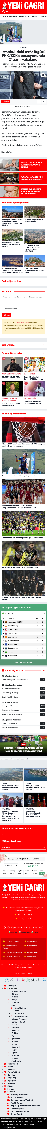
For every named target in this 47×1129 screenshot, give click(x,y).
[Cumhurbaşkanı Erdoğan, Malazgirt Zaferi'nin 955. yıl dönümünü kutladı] (35, 800)
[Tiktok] (29, 927)
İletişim (10, 1089)
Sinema (14, 1058)
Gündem (23, 48)
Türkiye (14, 1033)
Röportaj (15, 1027)
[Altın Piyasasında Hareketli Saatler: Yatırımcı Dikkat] (34, 261)
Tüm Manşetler (32, 952)
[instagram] (17, 980)
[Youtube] (25, 927)
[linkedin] (44, 980)
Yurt (13, 1036)
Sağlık (14, 1050)
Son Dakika (16, 1061)
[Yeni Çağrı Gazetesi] (23, 5)
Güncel (14, 1041)
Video (10, 1067)
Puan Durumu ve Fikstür (14, 952)
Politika (11, 965)
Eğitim (14, 1053)
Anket (34, 16)
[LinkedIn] (21, 927)
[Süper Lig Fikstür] (44, 671)
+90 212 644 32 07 (25, 914)
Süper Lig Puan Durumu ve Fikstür (25, 1106)
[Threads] (33, 927)
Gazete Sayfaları (9, 16)
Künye (10, 1086)
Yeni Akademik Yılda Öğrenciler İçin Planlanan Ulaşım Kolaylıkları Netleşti (12, 270)
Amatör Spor (21, 1008)
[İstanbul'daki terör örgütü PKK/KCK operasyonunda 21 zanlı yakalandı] (23, 85)
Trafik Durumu (32, 945)
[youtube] (23, 980)
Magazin (15, 1030)
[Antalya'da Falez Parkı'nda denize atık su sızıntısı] (35, 774)
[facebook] (7, 980)
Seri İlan (11, 1075)
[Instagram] (17, 927)
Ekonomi (24, 965)
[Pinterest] (14, 927)
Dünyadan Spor (22, 1016)
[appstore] (13, 933)
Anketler (11, 1083)
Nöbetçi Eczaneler (12, 941)
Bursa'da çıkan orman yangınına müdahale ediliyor (10, 787)
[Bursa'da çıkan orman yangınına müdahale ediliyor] (11, 774)
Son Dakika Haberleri (13, 956)
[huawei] (35, 933)
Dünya (17, 965)
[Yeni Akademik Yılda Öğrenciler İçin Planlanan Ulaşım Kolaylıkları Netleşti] (12, 261)
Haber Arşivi (31, 956)
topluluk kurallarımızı (21, 322)
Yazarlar (11, 1069)
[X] (10, 927)
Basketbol (19, 1014)
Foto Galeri (12, 1064)
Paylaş (6, 101)
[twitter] (12, 980)
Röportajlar (24, 16)
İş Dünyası (15, 1039)
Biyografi (15, 1047)
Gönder (6, 315)
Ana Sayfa (11, 986)
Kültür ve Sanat (20, 967)
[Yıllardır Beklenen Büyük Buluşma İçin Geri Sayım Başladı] (12, 235)
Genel (4, 783)
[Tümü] (44, 345)
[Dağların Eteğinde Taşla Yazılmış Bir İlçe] (34, 212)
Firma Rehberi (13, 1072)
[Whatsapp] (37, 927)
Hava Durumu (32, 941)
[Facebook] (6, 927)
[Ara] (3, 12)
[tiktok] (33, 980)
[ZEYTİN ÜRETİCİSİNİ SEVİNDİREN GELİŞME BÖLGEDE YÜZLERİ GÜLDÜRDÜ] (34, 236)
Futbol (18, 1011)
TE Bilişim (29, 973)
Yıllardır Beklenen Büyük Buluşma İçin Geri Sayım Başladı (11, 244)
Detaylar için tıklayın (23, 662)
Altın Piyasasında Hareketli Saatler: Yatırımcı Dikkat (34, 270)
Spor (29, 965)
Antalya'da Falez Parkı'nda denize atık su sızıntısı (35, 787)
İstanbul (6, 809)
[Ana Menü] (7, 12)
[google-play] (24, 933)
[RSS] (41, 927)
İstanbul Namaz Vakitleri (10, 947)
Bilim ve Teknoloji (39, 965)
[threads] (38, 980)
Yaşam (29, 967)
